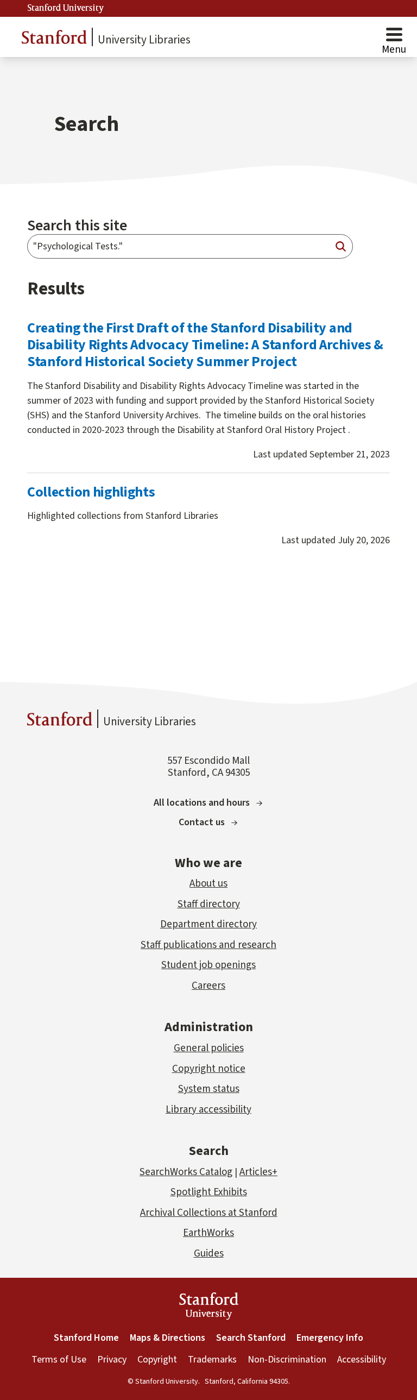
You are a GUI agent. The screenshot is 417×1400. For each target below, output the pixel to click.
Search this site (77, 225)
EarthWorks (208, 1233)
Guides (209, 1253)
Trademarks (212, 1359)
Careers (208, 985)
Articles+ (258, 1172)
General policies (209, 1048)
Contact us (202, 822)
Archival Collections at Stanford (208, 1213)
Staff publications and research (208, 945)
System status (208, 1089)
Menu (394, 49)
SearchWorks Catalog (186, 1172)
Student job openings (208, 965)
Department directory (208, 924)
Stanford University (65, 8)
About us (208, 883)
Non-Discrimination (287, 1359)
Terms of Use (58, 1359)
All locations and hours (202, 802)
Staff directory (209, 904)
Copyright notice (208, 1069)
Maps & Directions (167, 1338)
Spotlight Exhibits (208, 1192)
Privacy (112, 1359)
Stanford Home (86, 1338)
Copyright (157, 1359)
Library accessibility (208, 1109)
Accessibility (361, 1359)
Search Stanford (251, 1338)
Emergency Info (329, 1338)
